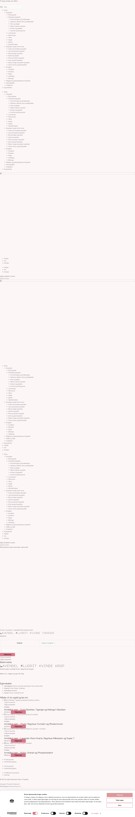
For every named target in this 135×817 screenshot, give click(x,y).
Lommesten (12, 33)
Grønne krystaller (13, 56)
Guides (6, 258)
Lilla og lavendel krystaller (16, 51)
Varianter (19, 643)
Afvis (119, 805)
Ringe (10, 74)
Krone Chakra (14, 688)
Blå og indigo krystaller (15, 53)
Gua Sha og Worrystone (17, 31)
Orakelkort (9, 85)
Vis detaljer (95, 813)
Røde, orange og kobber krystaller (19, 62)
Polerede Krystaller (14, 17)
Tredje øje (22, 688)
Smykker (9, 67)
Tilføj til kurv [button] (18, 712)
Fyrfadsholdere (13, 44)
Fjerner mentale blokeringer (22, 686)
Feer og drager (15, 24)
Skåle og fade (10, 438)
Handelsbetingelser (10, 762)
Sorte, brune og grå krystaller (17, 65)
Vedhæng (11, 76)
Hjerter (10, 42)
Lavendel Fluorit (19, 693)
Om (5, 261)
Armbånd (11, 69)
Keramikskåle (10, 83)
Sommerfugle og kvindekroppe (20, 19)
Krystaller (9, 12)
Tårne (10, 37)
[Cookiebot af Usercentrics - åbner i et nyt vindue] (12, 813)
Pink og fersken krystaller (16, 58)
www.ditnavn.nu (16, 786)
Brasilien (14, 690)
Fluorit (11, 693)
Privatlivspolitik (8, 759)
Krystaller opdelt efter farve (15, 46)
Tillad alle (120, 795)
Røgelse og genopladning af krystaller (18, 81)
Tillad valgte (120, 800)
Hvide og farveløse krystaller (17, 49)
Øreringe (11, 78)
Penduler (11, 72)
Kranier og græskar (16, 28)
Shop (5, 10)
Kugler (10, 40)
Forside (2, 630)
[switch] (53, 813)
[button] (5, 657)
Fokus (33, 686)
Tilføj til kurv (7, 654)
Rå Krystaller (12, 15)
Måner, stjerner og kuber (17, 26)
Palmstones (12, 35)
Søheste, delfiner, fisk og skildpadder (22, 21)
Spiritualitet (39, 686)
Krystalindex (8, 87)
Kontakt (6, 263)
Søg (1, 7)
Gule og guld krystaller (15, 60)
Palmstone (11, 391)
